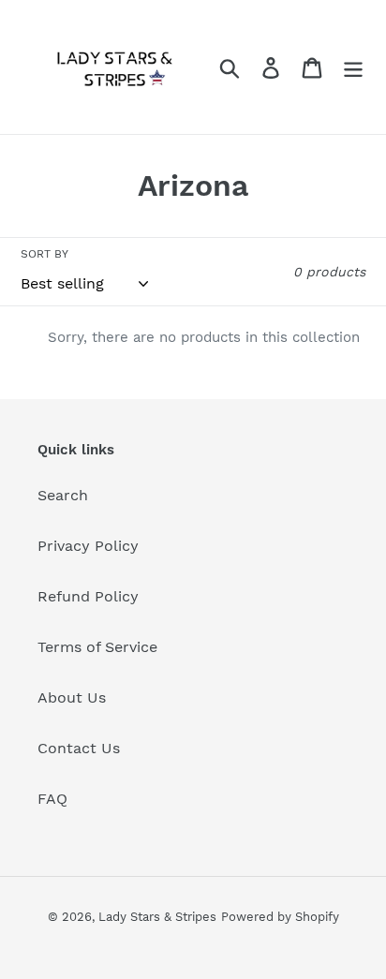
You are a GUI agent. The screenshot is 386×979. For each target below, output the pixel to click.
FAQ (52, 799)
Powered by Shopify (280, 917)
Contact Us (78, 748)
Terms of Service (97, 647)
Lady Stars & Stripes (157, 917)
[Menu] (353, 67)
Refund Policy (88, 596)
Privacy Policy (88, 546)
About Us (71, 697)
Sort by (44, 253)
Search (62, 495)
